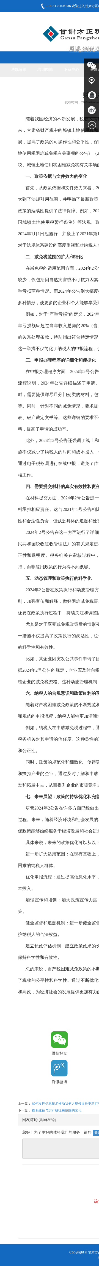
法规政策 (18, 69)
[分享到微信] (59, 1039)
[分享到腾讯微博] (59, 1068)
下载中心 (71, 69)
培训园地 (45, 69)
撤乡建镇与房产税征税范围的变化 (56, 1110)
